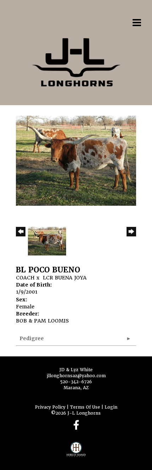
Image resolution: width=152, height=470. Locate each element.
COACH (25, 278)
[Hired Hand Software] (76, 452)
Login (111, 407)
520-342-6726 (76, 382)
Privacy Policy (50, 407)
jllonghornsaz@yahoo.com (76, 376)
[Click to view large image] (76, 160)
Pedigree (31, 338)
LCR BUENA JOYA (65, 278)
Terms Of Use (85, 407)
